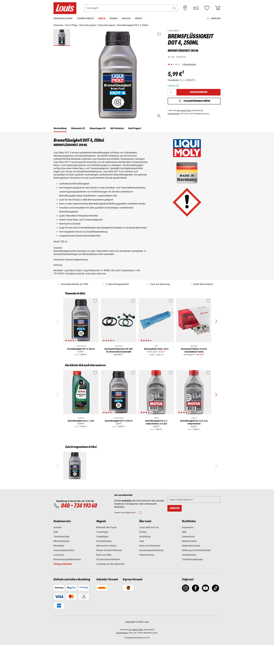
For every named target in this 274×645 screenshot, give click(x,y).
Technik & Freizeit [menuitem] (85, 18)
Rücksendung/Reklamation (67, 559)
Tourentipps (102, 532)
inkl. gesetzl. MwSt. (184, 111)
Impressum (187, 527)
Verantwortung (146, 554)
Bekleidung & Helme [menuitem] (63, 18)
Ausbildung (145, 536)
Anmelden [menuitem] (215, 18)
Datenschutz (188, 536)
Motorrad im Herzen (106, 545)
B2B (56, 532)
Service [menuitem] (138, 18)
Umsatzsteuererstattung (151, 550)
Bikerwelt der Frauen (106, 527)
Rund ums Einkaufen (149, 545)
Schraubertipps (104, 541)
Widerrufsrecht (189, 541)
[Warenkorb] (217, 8)
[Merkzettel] (207, 8)
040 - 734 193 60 (79, 506)
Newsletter (59, 545)
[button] (174, 8)
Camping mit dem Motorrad (110, 564)
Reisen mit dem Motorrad (109, 550)
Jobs (141, 541)
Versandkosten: (174, 114)
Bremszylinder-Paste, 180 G (156, 349)
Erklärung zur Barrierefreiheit (196, 550)
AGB (184, 532)
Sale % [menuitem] (101, 18)
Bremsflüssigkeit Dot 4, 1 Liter (81, 421)
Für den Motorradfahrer (108, 559)
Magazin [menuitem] (126, 18)
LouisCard (59, 554)
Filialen (142, 532)
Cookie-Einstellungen (192, 559)
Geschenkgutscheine (64, 550)
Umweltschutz (189, 554)
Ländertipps (102, 536)
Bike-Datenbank (61, 541)
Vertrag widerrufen (63, 564)
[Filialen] (185, 8)
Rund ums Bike (103, 554)
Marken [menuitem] (113, 18)
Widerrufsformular (191, 545)
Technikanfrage (61, 536)
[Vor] (216, 321)
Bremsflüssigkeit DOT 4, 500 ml (81, 349)
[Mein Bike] (196, 8)
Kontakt (57, 527)
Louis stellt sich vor (149, 527)
